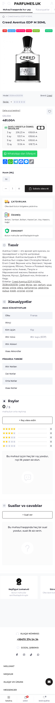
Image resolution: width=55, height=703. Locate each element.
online (13, 287)
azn (35, 284)
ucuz (49, 284)
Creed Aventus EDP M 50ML (26, 281)
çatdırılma (43, 287)
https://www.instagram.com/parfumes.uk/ (24, 655)
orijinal (29, 291)
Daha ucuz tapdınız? (11, 110)
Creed (49, 95)
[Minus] (6, 189)
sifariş (20, 287)
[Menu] (3, 3)
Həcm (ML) (8, 172)
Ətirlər (29, 284)
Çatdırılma (18, 201)
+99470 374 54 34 (27, 639)
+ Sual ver (27, 514)
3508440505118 (10, 284)
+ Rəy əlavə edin (27, 420)
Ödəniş (16, 215)
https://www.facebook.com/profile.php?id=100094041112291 (17, 655)
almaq (5, 287)
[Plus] (19, 189)
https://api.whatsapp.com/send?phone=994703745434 (38, 655)
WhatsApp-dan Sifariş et (21, 153)
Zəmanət (17, 231)
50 (6, 179)
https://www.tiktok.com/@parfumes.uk (31, 655)
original (21, 291)
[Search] (9, 3)
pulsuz (5, 291)
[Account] (51, 3)
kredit (13, 291)
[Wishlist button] (50, 111)
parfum (42, 284)
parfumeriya (30, 287)
